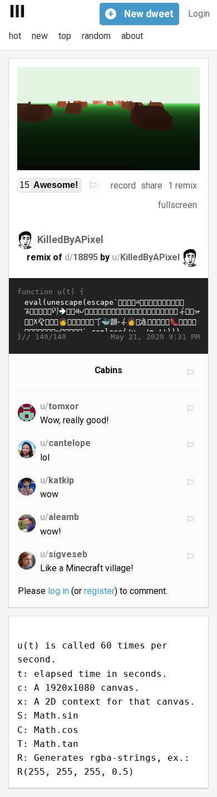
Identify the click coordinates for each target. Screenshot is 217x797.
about (132, 36)
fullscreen (177, 205)
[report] (93, 185)
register (99, 591)
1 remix (182, 185)
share (151, 185)
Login (199, 13)
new (40, 36)
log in (58, 591)
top (64, 36)
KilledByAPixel (70, 239)
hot (15, 36)
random (96, 36)
